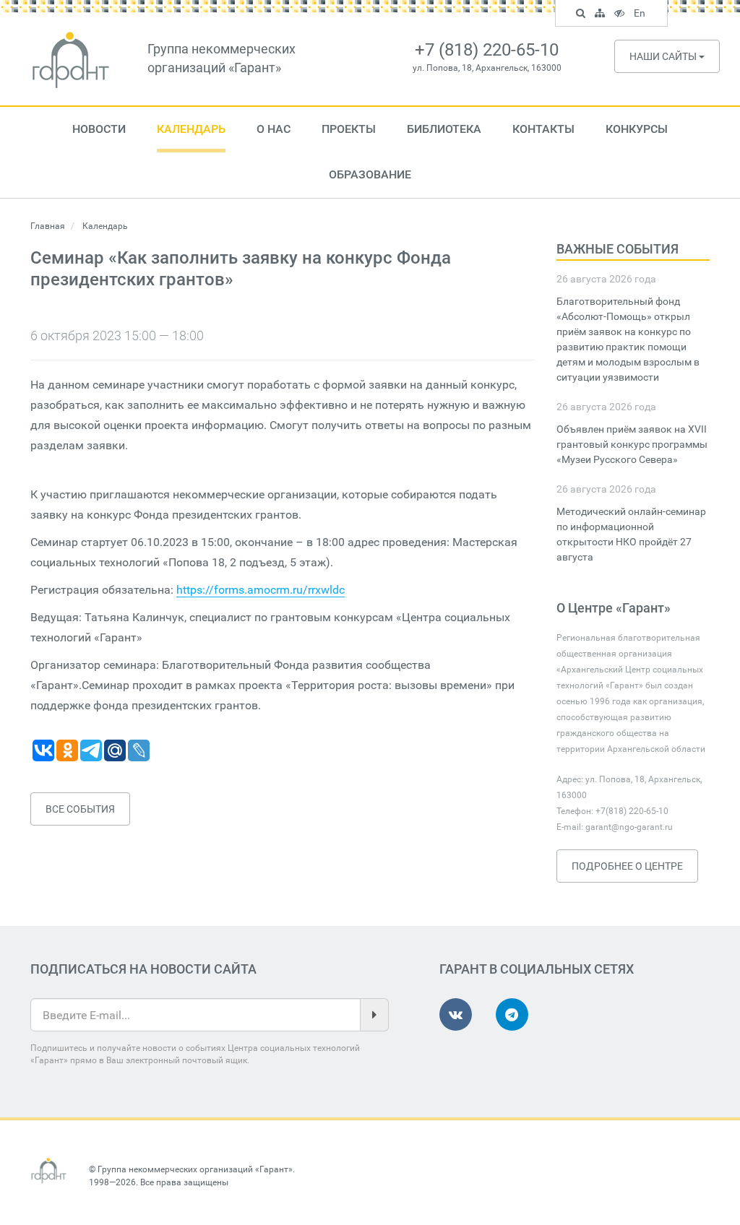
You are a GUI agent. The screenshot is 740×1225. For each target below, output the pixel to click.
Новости (99, 129)
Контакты (543, 129)
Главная (47, 226)
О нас (274, 129)
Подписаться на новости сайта (143, 969)
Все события (80, 809)
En (641, 15)
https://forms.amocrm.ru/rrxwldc (260, 590)
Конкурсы (637, 129)
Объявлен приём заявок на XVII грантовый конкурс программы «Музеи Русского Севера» (631, 444)
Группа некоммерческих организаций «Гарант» (195, 1169)
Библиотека (444, 129)
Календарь (191, 129)
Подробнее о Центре (627, 866)
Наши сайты (664, 56)
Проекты (349, 129)
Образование (370, 174)
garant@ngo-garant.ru (629, 827)
